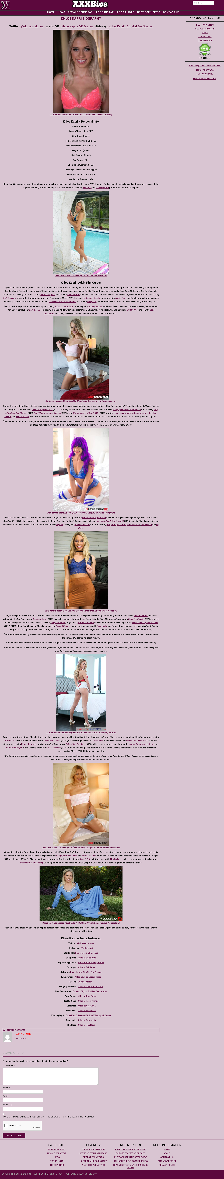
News (61, 12)
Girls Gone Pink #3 (52, 740)
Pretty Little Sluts (82, 524)
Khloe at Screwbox (87, 1006)
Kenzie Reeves (22, 416)
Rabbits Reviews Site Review (130, 1149)
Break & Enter (85, 859)
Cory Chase (97, 740)
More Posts (22, 1038)
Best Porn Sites (148, 12)
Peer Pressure (54, 747)
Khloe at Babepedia (87, 1020)
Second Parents (63, 626)
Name (6, 1088)
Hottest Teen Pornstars (93, 1153)
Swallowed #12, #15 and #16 (145, 622)
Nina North (146, 524)
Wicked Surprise (47, 294)
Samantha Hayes (14, 747)
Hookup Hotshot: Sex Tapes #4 (110, 521)
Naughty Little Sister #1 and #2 (127, 409)
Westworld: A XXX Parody (31, 863)
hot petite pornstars (116, 524)
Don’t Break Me (9, 298)
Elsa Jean (101, 517)
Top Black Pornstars (93, 1149)
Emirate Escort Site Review (130, 1153)
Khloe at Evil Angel (86, 967)
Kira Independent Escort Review (130, 1161)
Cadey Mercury (140, 413)
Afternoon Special (92, 298)
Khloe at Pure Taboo (87, 996)
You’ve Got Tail (88, 855)
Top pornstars (204, 74)
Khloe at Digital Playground (91, 962)
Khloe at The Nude (86, 1025)
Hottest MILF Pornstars (93, 1161)
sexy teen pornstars (123, 413)
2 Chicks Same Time (64, 306)
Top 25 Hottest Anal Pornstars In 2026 (130, 1166)
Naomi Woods (89, 517)
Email (7, 1096)
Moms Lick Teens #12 (136, 740)
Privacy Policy (167, 1165)
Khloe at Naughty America (90, 986)
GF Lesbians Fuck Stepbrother (62, 301)
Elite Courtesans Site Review (130, 1157)
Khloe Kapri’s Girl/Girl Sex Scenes (131, 26)
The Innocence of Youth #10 (85, 413)
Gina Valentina (133, 524)
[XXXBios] (90, 3)
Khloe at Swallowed (87, 1010)
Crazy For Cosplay (136, 619)
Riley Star (91, 301)
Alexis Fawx (121, 298)
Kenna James (27, 744)
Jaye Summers (58, 622)
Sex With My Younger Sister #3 (48, 413)
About (166, 1153)
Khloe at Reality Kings (88, 1001)
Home (51, 12)
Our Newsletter (167, 1161)
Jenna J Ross (134, 744)
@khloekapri (87, 948)
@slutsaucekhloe (32, 26)
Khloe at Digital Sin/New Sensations (89, 991)
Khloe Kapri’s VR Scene (88, 1015)
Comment (9, 1066)
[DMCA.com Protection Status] (204, 49)
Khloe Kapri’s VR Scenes (77, 26)
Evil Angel (87, 187)
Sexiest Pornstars (93, 1157)
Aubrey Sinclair (95, 306)
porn (102, 187)
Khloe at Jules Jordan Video (88, 977)
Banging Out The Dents (66, 855)
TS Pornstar (105, 12)
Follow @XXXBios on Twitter (205, 65)
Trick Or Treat (132, 310)
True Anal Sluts (39, 619)
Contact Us (171, 12)
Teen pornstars (205, 70)
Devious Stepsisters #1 (42, 409)
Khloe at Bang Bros (87, 958)
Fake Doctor (34, 310)
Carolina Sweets (86, 622)
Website (7, 1105)
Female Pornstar (80, 12)
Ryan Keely (102, 626)
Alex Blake (114, 859)
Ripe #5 (59, 524)
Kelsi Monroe (73, 294)
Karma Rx (9, 740)
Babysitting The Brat (75, 744)
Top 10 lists (125, 12)
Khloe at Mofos (85, 982)
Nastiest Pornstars (204, 78)
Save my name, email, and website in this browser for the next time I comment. (50, 1117)
